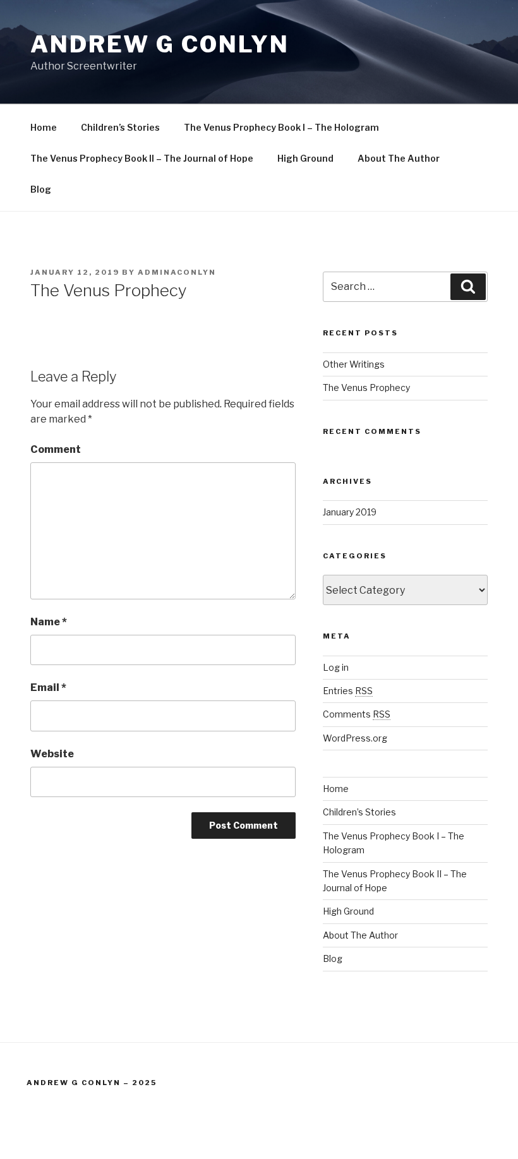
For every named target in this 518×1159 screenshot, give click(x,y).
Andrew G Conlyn (159, 44)
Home (43, 127)
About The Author (399, 158)
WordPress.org (355, 738)
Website (52, 754)
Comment (55, 449)
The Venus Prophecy (366, 387)
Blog (40, 189)
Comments (356, 714)
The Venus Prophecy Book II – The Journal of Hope (141, 158)
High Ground (305, 158)
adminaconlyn (177, 272)
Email (48, 688)
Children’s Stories (120, 127)
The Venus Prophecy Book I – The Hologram (281, 127)
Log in (336, 667)
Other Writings (354, 364)
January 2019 (349, 512)
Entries (348, 690)
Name (48, 622)
